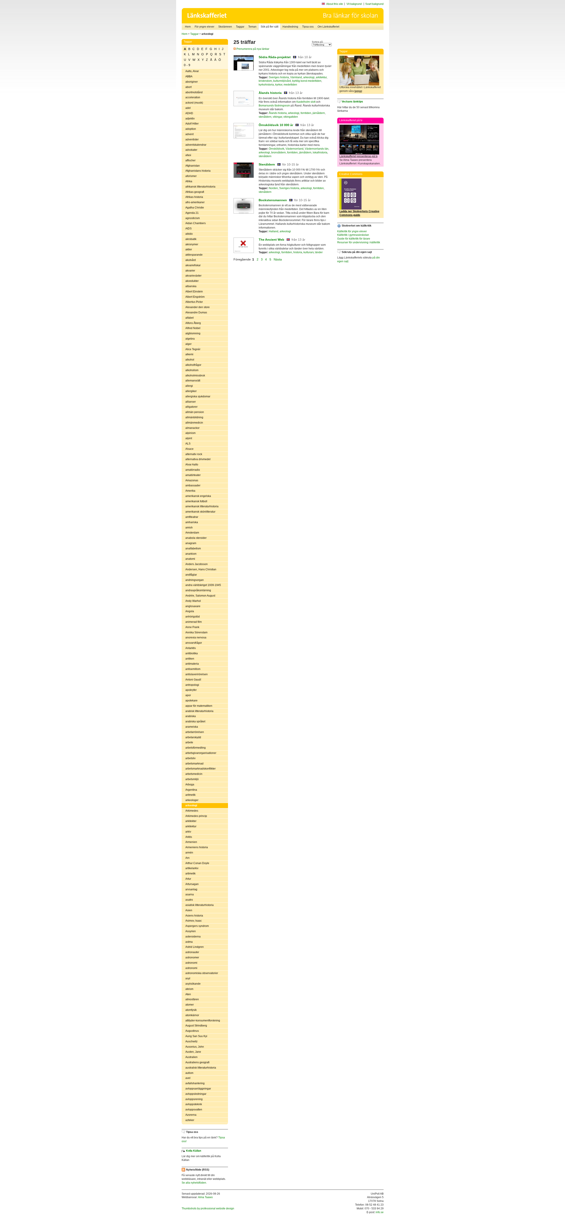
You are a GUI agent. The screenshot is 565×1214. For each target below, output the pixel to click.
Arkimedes (191, 810)
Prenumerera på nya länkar (252, 48)
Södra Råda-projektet (275, 57)
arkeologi (191, 805)
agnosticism (192, 218)
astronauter (192, 952)
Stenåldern (267, 164)
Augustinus (192, 1030)
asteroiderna (193, 936)
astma (189, 941)
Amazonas (191, 480)
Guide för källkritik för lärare (353, 238)
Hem (188, 26)
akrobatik (190, 239)
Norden (273, 188)
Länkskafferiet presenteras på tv (358, 156)
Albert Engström (195, 296)
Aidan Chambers (195, 223)
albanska (190, 286)
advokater (191, 149)
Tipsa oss (308, 26)
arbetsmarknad (194, 763)
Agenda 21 (192, 212)
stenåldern (265, 116)
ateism (189, 989)
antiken (189, 658)
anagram (190, 543)
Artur (188, 878)
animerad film (193, 621)
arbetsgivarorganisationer (200, 753)
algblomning (192, 333)
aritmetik (190, 794)
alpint (188, 438)
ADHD (189, 113)
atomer (189, 1004)
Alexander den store (197, 307)
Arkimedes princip (196, 816)
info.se (380, 1212)
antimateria (192, 663)
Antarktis (190, 648)
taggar (358, 91)
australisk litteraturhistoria (200, 1067)
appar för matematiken (198, 705)
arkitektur (190, 826)
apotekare (191, 700)
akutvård (190, 260)
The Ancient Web (271, 239)
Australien (191, 1057)
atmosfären (192, 999)
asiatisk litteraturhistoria (199, 905)
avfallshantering (195, 1083)
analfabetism (193, 548)
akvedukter (192, 281)
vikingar (277, 116)
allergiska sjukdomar (197, 396)
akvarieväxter (193, 275)
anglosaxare (192, 606)
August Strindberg (196, 1025)
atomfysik (191, 1009)
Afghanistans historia (198, 170)
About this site (334, 4)
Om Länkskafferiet (328, 26)
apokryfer (191, 690)
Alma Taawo (205, 1197)
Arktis (188, 836)
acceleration (192, 97)
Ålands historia (270, 93)
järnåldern (319, 113)
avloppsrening (194, 1099)
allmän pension (194, 412)
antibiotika (191, 653)
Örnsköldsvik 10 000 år (276, 125)
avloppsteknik (193, 1104)
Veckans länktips (352, 101)
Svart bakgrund (374, 4)
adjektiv (190, 118)
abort (188, 87)
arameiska (191, 726)
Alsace (189, 448)
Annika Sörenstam (196, 632)
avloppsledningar (195, 1093)
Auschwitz (191, 1041)
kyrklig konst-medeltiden (306, 80)
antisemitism (192, 669)
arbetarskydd (193, 737)
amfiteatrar (191, 517)
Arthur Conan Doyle (197, 863)
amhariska (191, 522)
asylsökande (193, 983)
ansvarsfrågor (193, 642)
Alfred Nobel (192, 328)
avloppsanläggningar (198, 1088)
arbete (189, 742)
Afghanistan (192, 165)
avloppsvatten (193, 1109)
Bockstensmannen (273, 200)
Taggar (240, 26)
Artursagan (192, 884)
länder (319, 252)
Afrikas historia (194, 197)
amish (189, 527)
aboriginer (191, 81)
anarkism (190, 553)
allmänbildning (194, 417)
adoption (190, 128)
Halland (273, 231)
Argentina (191, 789)
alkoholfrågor (193, 364)
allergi (189, 385)
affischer (190, 160)
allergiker (191, 391)
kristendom (265, 80)
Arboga (189, 784)
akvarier (190, 270)
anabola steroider (196, 537)
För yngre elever (204, 26)
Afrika (188, 181)
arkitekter (190, 821)
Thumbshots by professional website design (208, 1208)
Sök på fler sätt (269, 26)
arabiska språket (195, 721)
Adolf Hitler (192, 123)
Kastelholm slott (305, 101)
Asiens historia (194, 915)
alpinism (190, 433)
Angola (189, 611)
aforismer (191, 176)
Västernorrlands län (316, 148)
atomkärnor (192, 1015)
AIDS (188, 228)
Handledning (290, 26)
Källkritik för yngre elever (352, 231)
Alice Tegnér (192, 349)
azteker (189, 1120)
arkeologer (191, 800)
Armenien (191, 842)
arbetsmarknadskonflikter (200, 768)
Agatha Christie (194, 207)
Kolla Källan (193, 1150)
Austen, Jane (193, 1051)
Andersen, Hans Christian (200, 569)
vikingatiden (290, 116)
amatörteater (193, 475)
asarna (189, 894)
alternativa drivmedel (198, 459)
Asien (188, 910)
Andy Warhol (193, 600)
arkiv (188, 831)
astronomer (192, 957)
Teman (252, 26)
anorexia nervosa (195, 637)
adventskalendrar (195, 144)
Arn (187, 857)
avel (187, 1078)
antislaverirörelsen (196, 674)
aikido (189, 233)
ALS (187, 443)
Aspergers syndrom (197, 926)
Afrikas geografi (194, 191)
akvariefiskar (193, 265)
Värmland (296, 77)
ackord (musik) (194, 102)
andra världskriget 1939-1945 (203, 585)
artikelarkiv (191, 868)
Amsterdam (192, 532)
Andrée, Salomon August (200, 595)
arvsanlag (191, 889)
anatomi (190, 558)
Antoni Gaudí (193, 679)
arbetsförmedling (195, 747)
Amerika (190, 490)
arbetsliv (190, 758)
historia (297, 252)
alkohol (189, 359)
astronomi (191, 962)
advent (189, 134)
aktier (188, 249)
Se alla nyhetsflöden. (194, 1182)
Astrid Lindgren (194, 946)
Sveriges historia (279, 77)
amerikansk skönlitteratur (200, 511)
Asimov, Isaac (193, 920)
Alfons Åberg (193, 323)
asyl (187, 978)
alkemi (189, 354)
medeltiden (290, 84)
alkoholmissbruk (195, 375)
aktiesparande (194, 254)
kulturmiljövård (282, 80)
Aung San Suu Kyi (196, 1036)
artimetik (190, 873)
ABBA (188, 76)
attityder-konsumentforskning (202, 1020)
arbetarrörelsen (194, 732)
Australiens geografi (197, 1062)
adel (188, 108)
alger (188, 344)
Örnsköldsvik (276, 148)
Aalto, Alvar (192, 71)
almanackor (192, 427)
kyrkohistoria (266, 84)
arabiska (190, 716)
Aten (188, 994)
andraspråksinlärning (198, 590)
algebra (190, 338)
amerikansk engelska (198, 496)
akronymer (191, 244)
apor (188, 695)
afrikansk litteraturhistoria (200, 186)
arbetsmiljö (192, 779)
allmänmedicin (194, 422)
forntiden (306, 113)
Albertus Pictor (194, 301)
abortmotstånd (194, 92)
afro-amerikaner (195, 202)
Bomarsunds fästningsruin (274, 105)
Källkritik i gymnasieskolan (353, 234)
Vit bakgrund (354, 4)
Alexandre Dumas (196, 312)
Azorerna (190, 1114)
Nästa (278, 259)
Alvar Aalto (191, 464)
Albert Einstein (194, 291)
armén (189, 852)
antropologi (192, 684)
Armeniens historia (196, 847)
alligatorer (191, 406)
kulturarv (308, 252)
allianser (190, 401)
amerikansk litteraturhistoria (201, 506)
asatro (189, 899)
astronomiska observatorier (201, 973)
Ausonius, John (194, 1046)
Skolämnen (225, 26)
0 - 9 (187, 65)
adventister (192, 139)
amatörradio (192, 469)
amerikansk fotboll (196, 501)
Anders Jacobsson (196, 564)
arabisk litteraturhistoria (199, 711)
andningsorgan (194, 580)
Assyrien (190, 931)
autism (189, 1073)
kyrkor (278, 84)
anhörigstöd (192, 616)
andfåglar (191, 574)
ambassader (192, 485)
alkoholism (191, 370)
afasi (188, 155)
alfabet (189, 317)
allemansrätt (192, 380)
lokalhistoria (320, 152)
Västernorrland (294, 148)
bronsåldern (278, 152)
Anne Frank (192, 627)
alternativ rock (193, 454)
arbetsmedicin (193, 773)
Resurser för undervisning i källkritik (358, 242)
